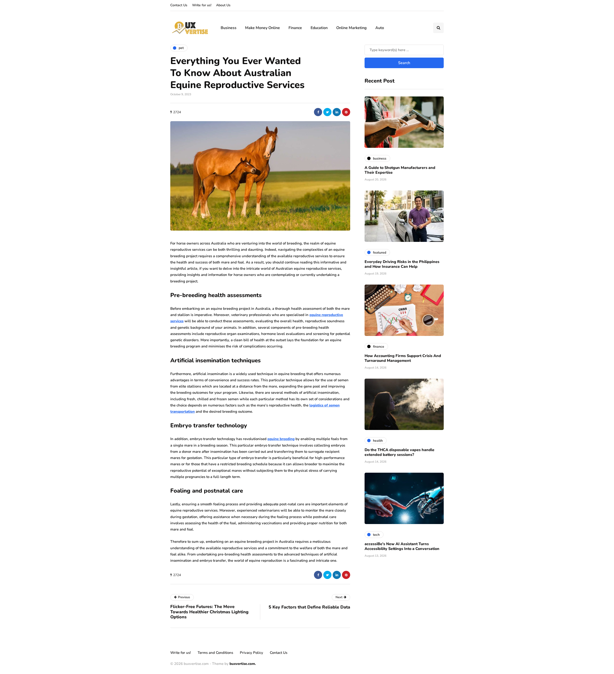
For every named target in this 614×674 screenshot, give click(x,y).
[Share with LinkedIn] (337, 112)
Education (319, 27)
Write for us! (201, 5)
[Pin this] (346, 112)
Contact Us (178, 5)
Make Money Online (262, 27)
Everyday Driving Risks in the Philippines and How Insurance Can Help (402, 264)
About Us (223, 5)
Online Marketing (351, 27)
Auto (379, 27)
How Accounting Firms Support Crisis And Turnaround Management (403, 358)
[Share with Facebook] (318, 112)
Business (228, 27)
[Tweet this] (327, 112)
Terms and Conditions (215, 652)
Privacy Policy (251, 652)
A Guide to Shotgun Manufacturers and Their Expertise (400, 170)
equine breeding (281, 438)
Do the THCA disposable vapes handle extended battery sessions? (399, 452)
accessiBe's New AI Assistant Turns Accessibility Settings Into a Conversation (402, 546)
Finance (295, 27)
